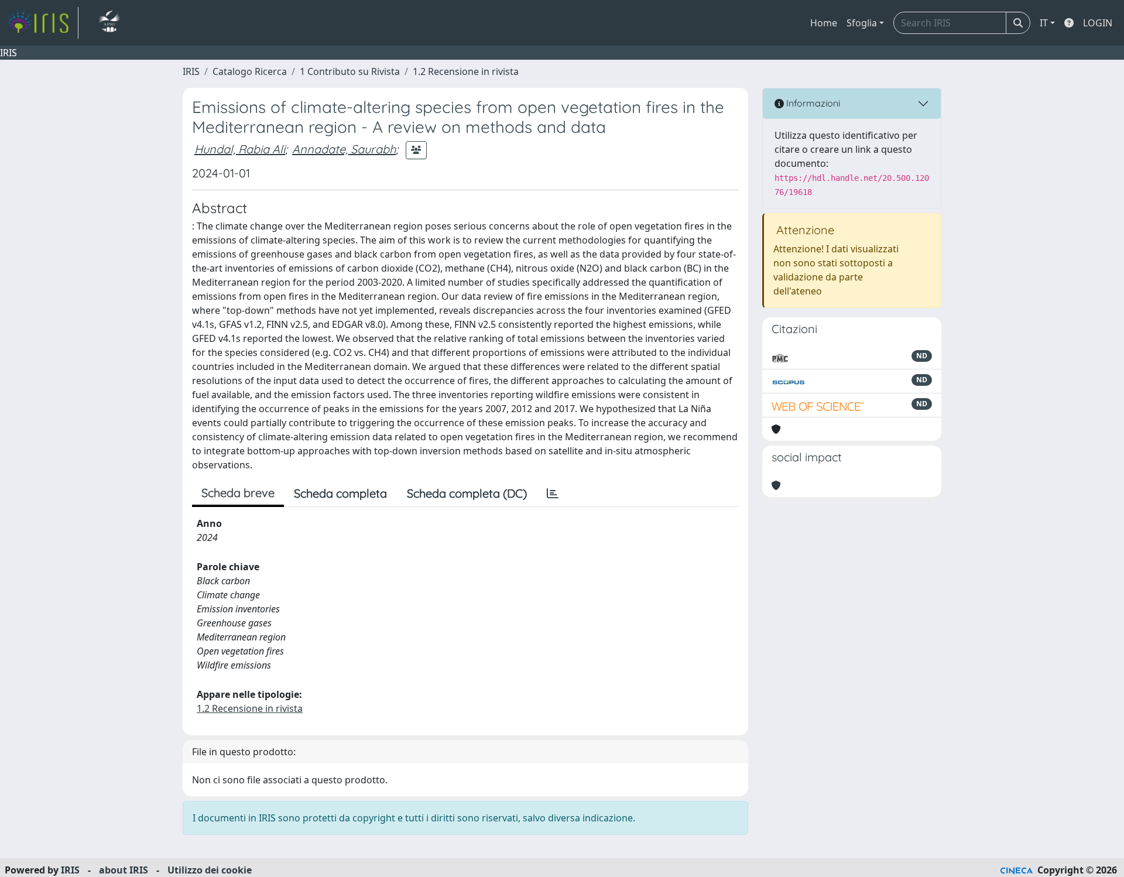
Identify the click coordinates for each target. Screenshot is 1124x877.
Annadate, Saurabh (344, 149)
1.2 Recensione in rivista (466, 71)
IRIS (191, 71)
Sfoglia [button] (862, 22)
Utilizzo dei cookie (209, 870)
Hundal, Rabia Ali (239, 149)
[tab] (552, 493)
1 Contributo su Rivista (350, 71)
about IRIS (123, 870)
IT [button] (1044, 22)
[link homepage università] (109, 23)
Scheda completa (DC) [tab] (467, 493)
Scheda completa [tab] (340, 493)
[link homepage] (42, 23)
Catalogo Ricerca (250, 71)
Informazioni (812, 103)
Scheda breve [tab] (238, 492)
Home (823, 22)
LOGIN (1097, 22)
